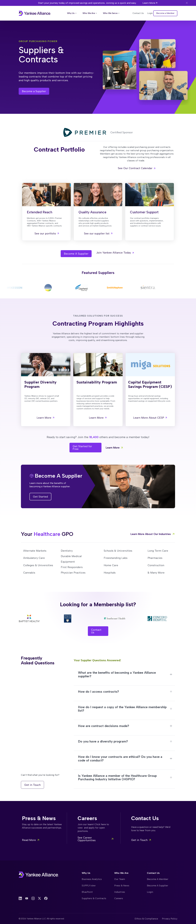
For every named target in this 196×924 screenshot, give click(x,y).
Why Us (86, 873)
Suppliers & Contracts (94, 898)
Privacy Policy (169, 918)
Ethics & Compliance (146, 918)
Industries (119, 891)
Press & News (121, 885)
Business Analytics (92, 879)
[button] (72, 13)
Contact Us (153, 873)
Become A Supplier (157, 885)
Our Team (119, 879)
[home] (35, 13)
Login (150, 891)
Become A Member (157, 879)
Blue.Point (87, 891)
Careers (118, 898)
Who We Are (121, 873)
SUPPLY (88, 885)
